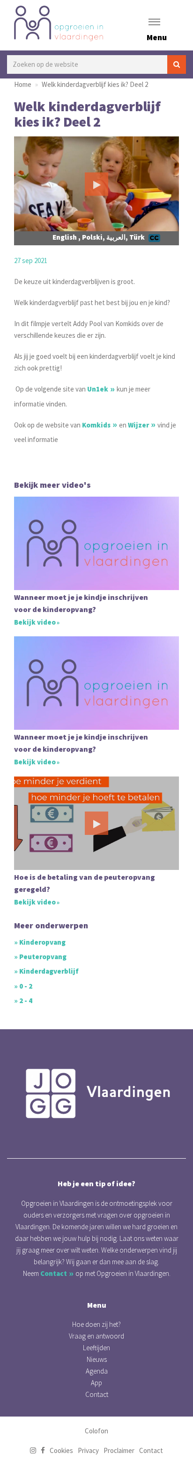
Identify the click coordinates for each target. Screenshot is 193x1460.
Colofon (96, 1430)
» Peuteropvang (40, 956)
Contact (53, 1273)
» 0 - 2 (23, 986)
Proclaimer (119, 1450)
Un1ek (97, 389)
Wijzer (138, 424)
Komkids (96, 424)
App (96, 1382)
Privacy (88, 1450)
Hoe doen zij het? (96, 1324)
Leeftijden (96, 1347)
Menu (157, 37)
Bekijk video (35, 622)
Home (22, 84)
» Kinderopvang (40, 942)
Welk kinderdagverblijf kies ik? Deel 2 (95, 84)
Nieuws (97, 1359)
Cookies (61, 1450)
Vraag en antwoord (96, 1336)
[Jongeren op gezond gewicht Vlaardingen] (96, 1093)
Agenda (97, 1371)
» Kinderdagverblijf (46, 971)
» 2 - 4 (23, 1000)
